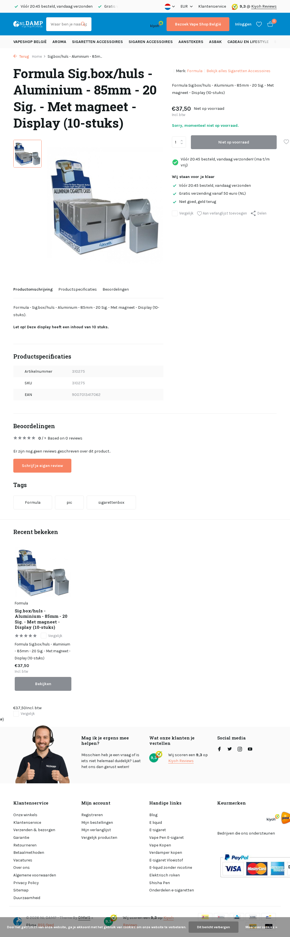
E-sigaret (157, 829)
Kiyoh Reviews (264, 6)
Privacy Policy (26, 882)
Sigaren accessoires (151, 41)
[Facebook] (219, 749)
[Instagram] (240, 749)
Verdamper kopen (165, 852)
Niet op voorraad (233, 142)
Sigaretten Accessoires (97, 41)
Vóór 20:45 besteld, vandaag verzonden (215, 185)
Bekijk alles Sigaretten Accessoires (238, 70)
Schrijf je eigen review (42, 465)
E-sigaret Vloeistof (166, 860)
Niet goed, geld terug (197, 201)
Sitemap (21, 890)
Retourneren (25, 845)
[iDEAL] (100, 24)
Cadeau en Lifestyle (248, 41)
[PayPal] (114, 24)
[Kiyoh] (156, 24)
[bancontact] (136, 24)
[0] (268, 24)
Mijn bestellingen (97, 822)
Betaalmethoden (28, 852)
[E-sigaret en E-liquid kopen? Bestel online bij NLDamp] (28, 24)
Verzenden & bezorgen (34, 829)
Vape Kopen (160, 845)
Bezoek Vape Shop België (198, 24)
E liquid (155, 822)
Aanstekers (190, 41)
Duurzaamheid (26, 897)
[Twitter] (229, 749)
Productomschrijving (33, 289)
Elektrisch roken (164, 875)
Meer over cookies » (261, 927)
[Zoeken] (83, 24)
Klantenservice (212, 6)
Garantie (21, 837)
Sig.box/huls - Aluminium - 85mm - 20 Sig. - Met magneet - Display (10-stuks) (41, 619)
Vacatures (22, 860)
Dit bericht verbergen (213, 927)
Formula (194, 70)
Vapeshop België (30, 41)
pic (69, 502)
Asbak (215, 41)
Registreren (92, 814)
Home (37, 56)
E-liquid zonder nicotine (170, 867)
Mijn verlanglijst (96, 829)
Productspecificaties (77, 289)
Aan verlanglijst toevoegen (224, 213)
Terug (23, 56)
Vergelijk (186, 213)
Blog (153, 814)
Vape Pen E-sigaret (166, 837)
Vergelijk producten (99, 837)
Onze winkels (25, 814)
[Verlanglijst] (259, 24)
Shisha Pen (159, 882)
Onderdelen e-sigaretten (171, 890)
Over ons (21, 867)
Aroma (59, 41)
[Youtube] (250, 749)
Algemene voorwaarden (34, 875)
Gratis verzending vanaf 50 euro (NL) (212, 193)
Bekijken (43, 683)
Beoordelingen (116, 289)
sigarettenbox (111, 502)
